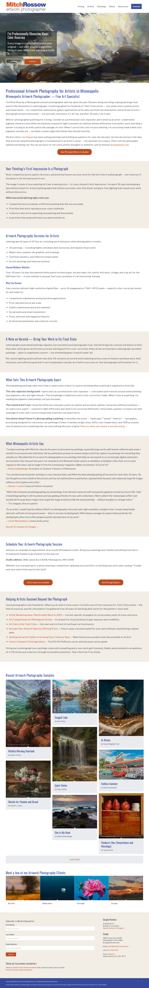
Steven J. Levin (16, 486)
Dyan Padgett (81, 903)
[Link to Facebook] (138, 981)
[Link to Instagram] (141, 981)
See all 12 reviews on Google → (22, 526)
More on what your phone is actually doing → (103, 426)
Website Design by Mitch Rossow (47, 981)
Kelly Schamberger (18, 468)
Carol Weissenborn (18, 520)
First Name (10, 925)
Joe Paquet (27, 137)
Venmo (111, 954)
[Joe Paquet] (126, 888)
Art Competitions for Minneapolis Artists (30, 619)
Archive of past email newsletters (19, 970)
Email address (11, 944)
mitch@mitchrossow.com (118, 946)
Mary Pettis (11, 903)
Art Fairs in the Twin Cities (23, 624)
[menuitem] (81, 6)
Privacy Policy (102, 984)
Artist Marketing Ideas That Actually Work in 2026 (35, 614)
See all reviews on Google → (114, 928)
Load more (74, 860)
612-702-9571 (112, 950)
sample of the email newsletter (25, 967)
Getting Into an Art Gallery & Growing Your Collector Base (39, 637)
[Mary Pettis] (23, 888)
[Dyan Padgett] (91, 888)
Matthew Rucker (47, 903)
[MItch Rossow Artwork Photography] (26, 6)
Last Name (10, 934)
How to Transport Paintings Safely (27, 641)
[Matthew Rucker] (57, 888)
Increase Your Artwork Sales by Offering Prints (33, 628)
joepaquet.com (121, 144)
